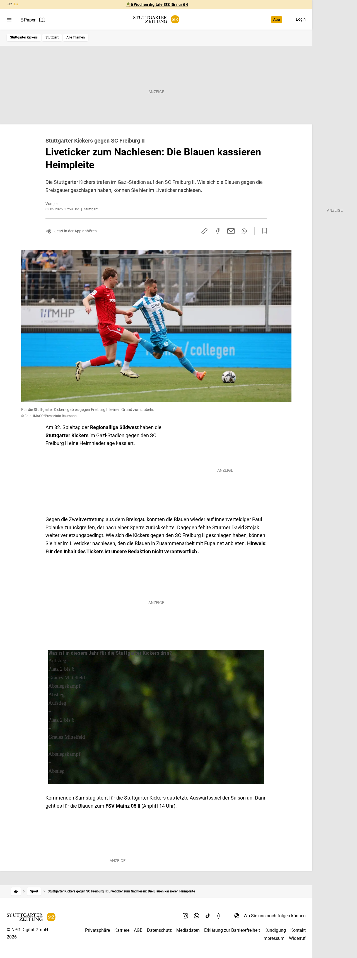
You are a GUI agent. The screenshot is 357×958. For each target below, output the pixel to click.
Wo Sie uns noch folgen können (274, 915)
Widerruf (297, 938)
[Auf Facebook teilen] (217, 231)
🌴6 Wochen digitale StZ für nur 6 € (157, 4)
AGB (138, 930)
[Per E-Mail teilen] (231, 231)
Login (301, 19)
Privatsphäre (97, 930)
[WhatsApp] (196, 915)
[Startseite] (16, 891)
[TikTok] (207, 915)
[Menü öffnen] (9, 19)
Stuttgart (52, 37)
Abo (276, 19)
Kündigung (275, 930)
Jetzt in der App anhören (75, 231)
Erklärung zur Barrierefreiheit (232, 930)
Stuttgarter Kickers (24, 37)
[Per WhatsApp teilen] (244, 231)
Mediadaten (188, 930)
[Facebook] (218, 915)
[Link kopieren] (204, 231)
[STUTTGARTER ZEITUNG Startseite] (156, 19)
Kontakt (298, 930)
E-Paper (27, 20)
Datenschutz (159, 930)
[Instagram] (185, 915)
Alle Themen (75, 37)
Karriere (121, 930)
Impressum (273, 938)
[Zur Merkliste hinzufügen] (263, 231)
